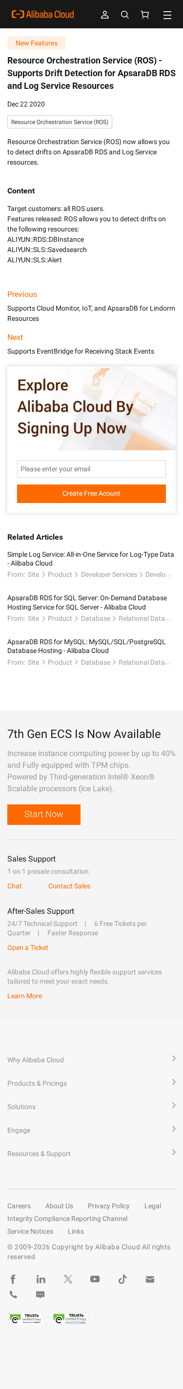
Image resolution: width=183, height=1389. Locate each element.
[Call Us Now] (13, 1295)
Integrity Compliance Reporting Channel (67, 1218)
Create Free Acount (91, 493)
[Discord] (40, 1295)
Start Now (43, 814)
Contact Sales (69, 886)
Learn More (24, 996)
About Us (59, 1206)
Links (76, 1231)
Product (60, 574)
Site (33, 574)
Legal (152, 1206)
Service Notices (30, 1231)
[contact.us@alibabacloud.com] (150, 1279)
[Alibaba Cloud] (43, 14)
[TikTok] (122, 1279)
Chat (14, 886)
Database (95, 618)
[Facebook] (13, 1279)
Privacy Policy (109, 1206)
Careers (19, 1206)
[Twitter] (68, 1279)
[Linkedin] (40, 1279)
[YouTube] (95, 1279)
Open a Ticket (27, 947)
